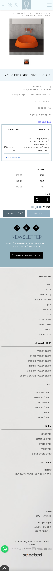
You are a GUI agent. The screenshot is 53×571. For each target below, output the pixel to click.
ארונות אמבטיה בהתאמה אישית (36, 375)
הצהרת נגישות (44, 324)
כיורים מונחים (45, 444)
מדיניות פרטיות (44, 319)
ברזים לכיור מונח (43, 407)
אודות (49, 289)
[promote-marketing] (32, 553)
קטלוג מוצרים (45, 294)
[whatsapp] (4, 549)
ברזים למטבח (45, 417)
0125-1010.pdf (45, 122)
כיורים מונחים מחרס (42, 453)
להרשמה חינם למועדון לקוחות (28, 255)
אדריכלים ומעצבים (43, 299)
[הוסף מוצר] (37, 198)
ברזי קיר (48, 412)
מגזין (49, 304)
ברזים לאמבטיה (44, 392)
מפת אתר (47, 309)
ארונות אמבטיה (44, 351)
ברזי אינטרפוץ (45, 402)
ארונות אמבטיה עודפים (40, 365)
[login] (16, 8)
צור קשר (47, 329)
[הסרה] (37, 201)
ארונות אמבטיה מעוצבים (40, 361)
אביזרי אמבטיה (44, 334)
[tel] (10, 5)
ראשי (49, 284)
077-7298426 (44, 516)
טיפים (49, 314)
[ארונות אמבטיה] (26, 5)
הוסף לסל (38, 213)
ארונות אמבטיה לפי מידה (39, 370)
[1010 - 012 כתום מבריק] (26, 36)
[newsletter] (36, 227)
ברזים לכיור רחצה (43, 397)
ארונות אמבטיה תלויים (41, 356)
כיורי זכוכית (46, 449)
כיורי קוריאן (46, 434)
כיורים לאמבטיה (44, 439)
